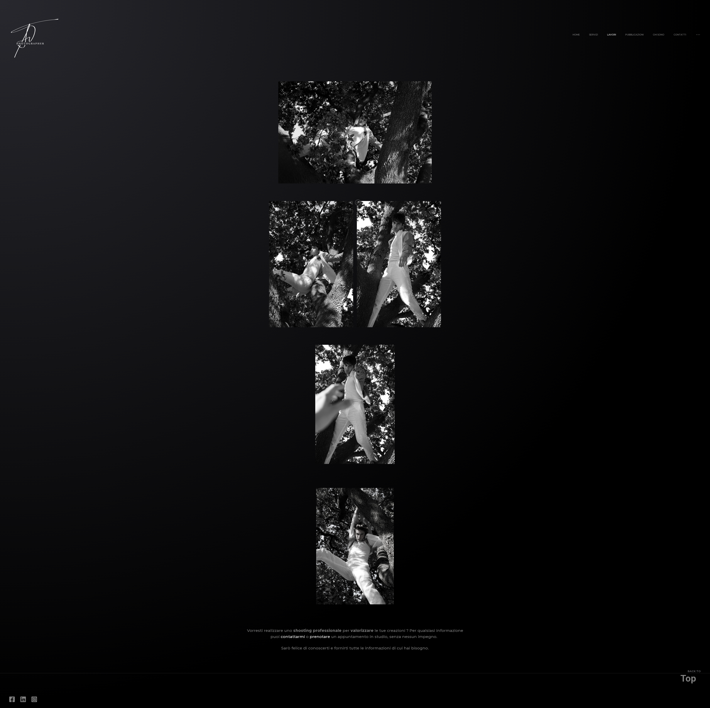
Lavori (611, 34)
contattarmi (293, 636)
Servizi (593, 34)
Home (576, 34)
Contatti (680, 34)
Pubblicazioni (634, 34)
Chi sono (658, 34)
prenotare (320, 636)
